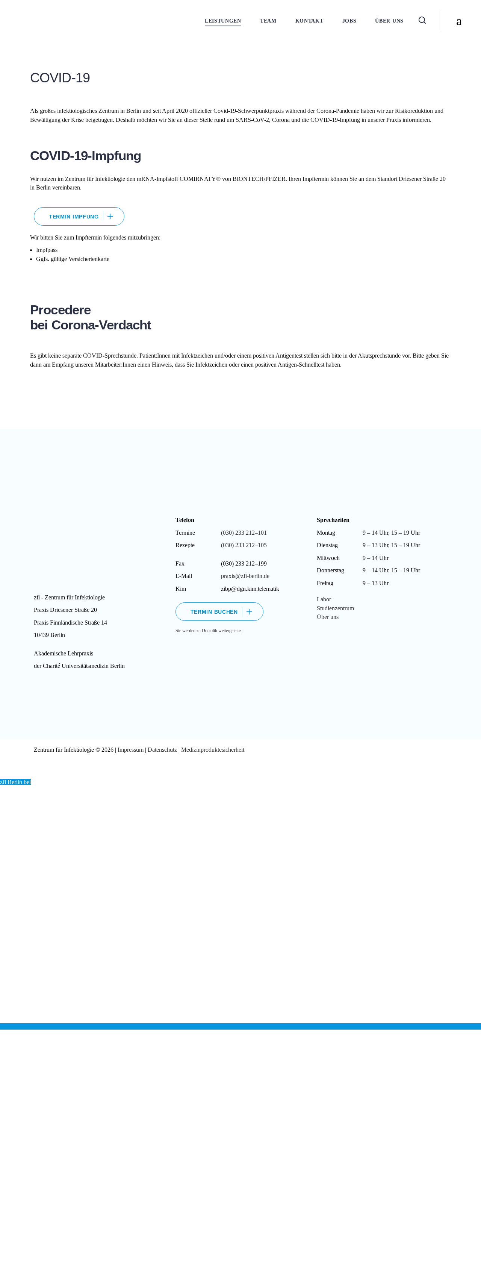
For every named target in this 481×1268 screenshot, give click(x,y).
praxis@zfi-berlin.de (245, 576)
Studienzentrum (335, 608)
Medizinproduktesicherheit (212, 749)
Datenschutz (162, 749)
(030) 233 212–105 (244, 545)
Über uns (328, 617)
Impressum (131, 749)
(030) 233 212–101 (244, 532)
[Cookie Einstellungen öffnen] (17, 1258)
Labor (324, 599)
